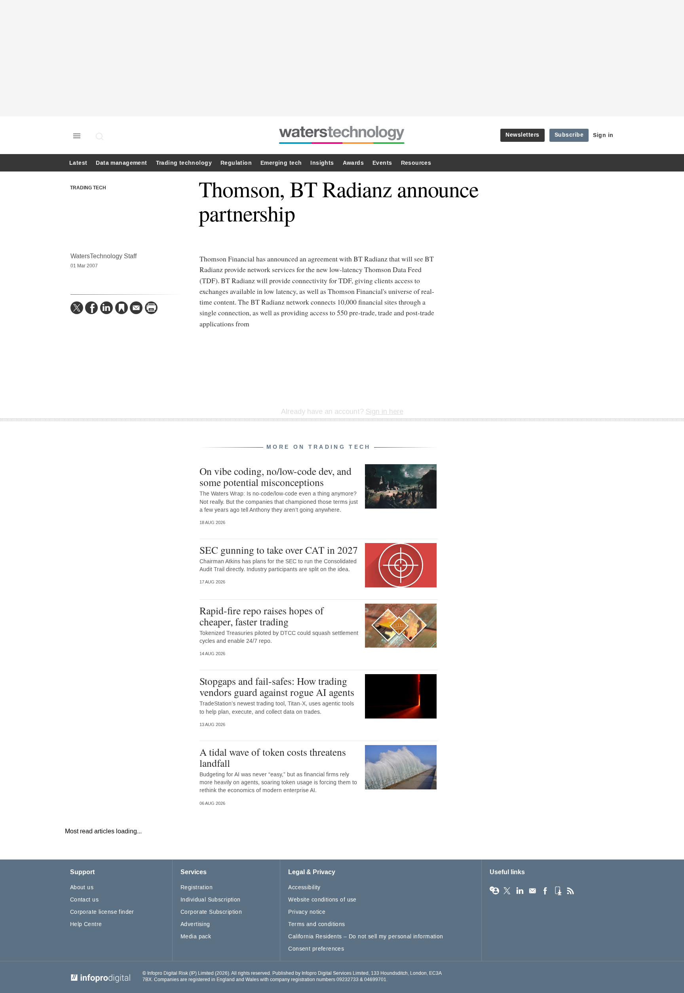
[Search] (100, 136)
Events (382, 163)
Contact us (84, 899)
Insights (322, 163)
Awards (353, 163)
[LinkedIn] (106, 307)
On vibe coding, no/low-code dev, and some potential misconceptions (276, 476)
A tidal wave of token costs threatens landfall (273, 757)
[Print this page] (151, 307)
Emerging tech (281, 163)
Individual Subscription (210, 899)
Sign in (603, 135)
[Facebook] (91, 307)
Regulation (236, 163)
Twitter (507, 891)
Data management (121, 163)
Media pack (195, 936)
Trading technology (184, 163)
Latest (78, 163)
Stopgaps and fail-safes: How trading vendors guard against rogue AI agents (277, 686)
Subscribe (569, 135)
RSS (570, 891)
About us (81, 887)
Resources (416, 163)
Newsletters (522, 135)
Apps (557, 891)
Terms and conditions (316, 924)
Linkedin (519, 891)
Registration (196, 887)
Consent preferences (316, 949)
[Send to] (136, 307)
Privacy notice (306, 912)
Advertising (195, 924)
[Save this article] (121, 307)
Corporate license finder (102, 912)
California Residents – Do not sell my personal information (365, 936)
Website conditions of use (322, 899)
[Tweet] (76, 307)
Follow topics (494, 891)
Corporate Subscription (211, 912)
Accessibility (304, 887)
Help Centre (86, 924)
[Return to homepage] (342, 143)
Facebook (545, 891)
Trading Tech (88, 188)
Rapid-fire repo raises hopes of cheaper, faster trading (262, 616)
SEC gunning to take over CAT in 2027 (279, 549)
